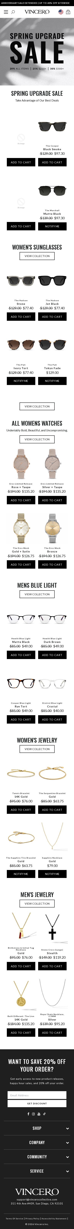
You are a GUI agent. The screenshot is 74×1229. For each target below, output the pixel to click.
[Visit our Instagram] (33, 1114)
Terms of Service (14, 1218)
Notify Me (52, 226)
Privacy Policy (32, 1218)
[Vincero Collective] (37, 12)
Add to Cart (21, 162)
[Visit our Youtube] (39, 1114)
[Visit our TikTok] (44, 1114)
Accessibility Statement (54, 1218)
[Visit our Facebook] (29, 1114)
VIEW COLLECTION (37, 256)
